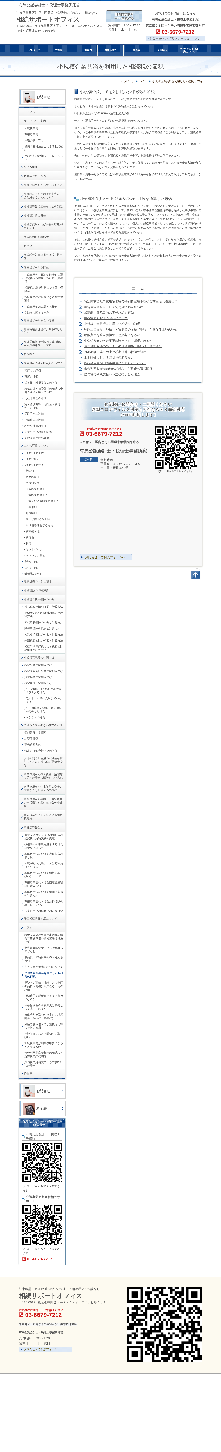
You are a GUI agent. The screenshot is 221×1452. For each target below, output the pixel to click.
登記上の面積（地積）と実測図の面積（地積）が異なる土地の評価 (130, 329)
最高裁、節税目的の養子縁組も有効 (109, 312)
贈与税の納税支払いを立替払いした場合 (112, 374)
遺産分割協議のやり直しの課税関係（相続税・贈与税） (123, 346)
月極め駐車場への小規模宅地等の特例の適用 (115, 352)
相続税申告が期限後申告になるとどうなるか (115, 363)
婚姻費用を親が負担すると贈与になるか (112, 335)
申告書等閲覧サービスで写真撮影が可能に (113, 307)
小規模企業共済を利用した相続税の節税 (112, 324)
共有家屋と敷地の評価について (106, 318)
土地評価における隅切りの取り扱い (109, 357)
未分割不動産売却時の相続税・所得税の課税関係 (118, 368)
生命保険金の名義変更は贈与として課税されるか (118, 340)
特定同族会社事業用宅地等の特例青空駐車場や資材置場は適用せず (130, 301)
